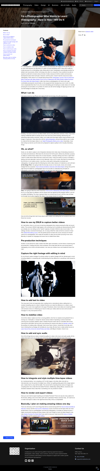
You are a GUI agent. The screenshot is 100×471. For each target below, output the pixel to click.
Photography (27, 5)
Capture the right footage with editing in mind (10, 42)
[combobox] (86, 5)
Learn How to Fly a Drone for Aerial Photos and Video (35, 329)
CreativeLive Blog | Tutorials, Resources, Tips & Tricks (35, 12)
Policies (50, 469)
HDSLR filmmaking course (31, 232)
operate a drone (67, 323)
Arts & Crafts (65, 5)
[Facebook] (29, 460)
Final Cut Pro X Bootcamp (42, 408)
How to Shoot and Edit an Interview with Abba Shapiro (50, 167)
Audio (74, 5)
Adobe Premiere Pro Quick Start (32, 414)
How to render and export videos (7, 54)
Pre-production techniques (9, 40)
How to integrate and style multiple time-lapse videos (9, 51)
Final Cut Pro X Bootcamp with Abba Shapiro (52, 79)
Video (36, 5)
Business (55, 5)
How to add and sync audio (9, 49)
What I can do (6, 33)
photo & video (89, 31)
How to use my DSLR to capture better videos (8, 37)
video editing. (41, 416)
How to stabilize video (8, 47)
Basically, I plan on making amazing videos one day (9, 58)
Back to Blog (9, 437)
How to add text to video (9, 45)
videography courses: (58, 77)
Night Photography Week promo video (53, 141)
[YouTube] (26, 460)
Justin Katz (32, 23)
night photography (50, 139)
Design (43, 5)
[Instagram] (32, 460)
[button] (97, 468)
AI (49, 5)
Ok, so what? (6, 34)
